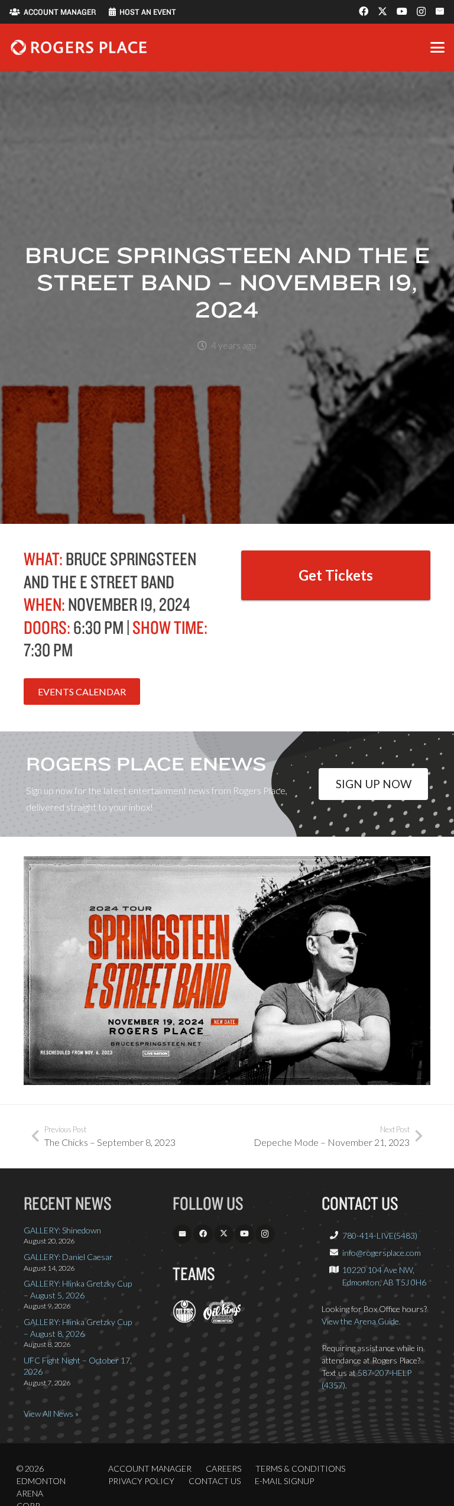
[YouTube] (402, 11)
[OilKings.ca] (222, 1320)
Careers (223, 1468)
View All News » (51, 1413)
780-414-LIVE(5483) (379, 1235)
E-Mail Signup (284, 1481)
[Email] (440, 11)
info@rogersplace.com (381, 1253)
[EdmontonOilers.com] (184, 1320)
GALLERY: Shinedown (62, 1230)
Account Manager (150, 1468)
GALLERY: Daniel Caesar (68, 1257)
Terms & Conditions (300, 1468)
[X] (382, 11)
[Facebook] (363, 11)
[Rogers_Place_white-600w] (78, 47)
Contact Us (215, 1481)
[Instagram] (421, 12)
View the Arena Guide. (361, 1321)
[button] (437, 47)
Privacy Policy (141, 1481)
